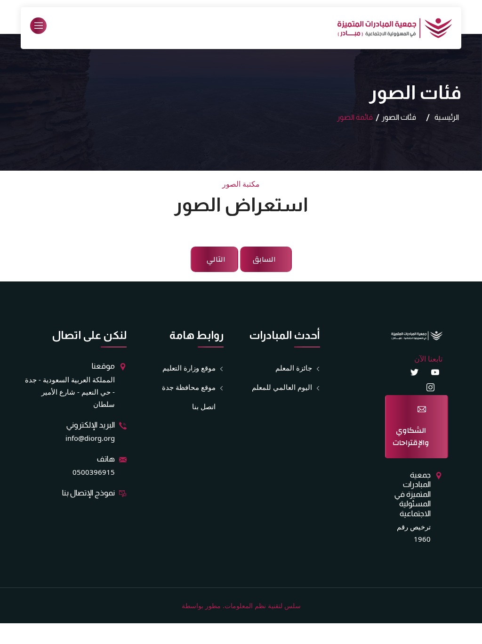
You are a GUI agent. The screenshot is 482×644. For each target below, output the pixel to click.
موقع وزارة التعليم (189, 367)
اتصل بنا (204, 406)
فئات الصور (399, 117)
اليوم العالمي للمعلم (282, 387)
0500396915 (93, 472)
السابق (264, 259)
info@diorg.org (90, 438)
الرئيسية (446, 117)
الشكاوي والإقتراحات (411, 436)
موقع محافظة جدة (189, 387)
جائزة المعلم (293, 367)
